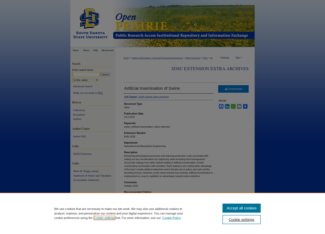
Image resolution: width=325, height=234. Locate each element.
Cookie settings (104, 218)
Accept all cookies (242, 208)
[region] (162, 213)
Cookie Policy (171, 218)
